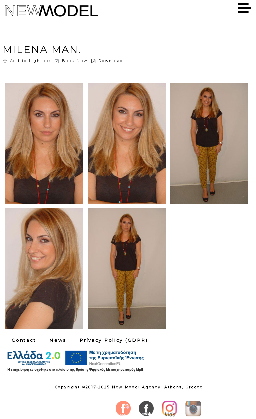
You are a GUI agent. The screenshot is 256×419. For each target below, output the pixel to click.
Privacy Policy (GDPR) (114, 340)
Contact (24, 340)
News (57, 340)
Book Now (75, 60)
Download (110, 60)
